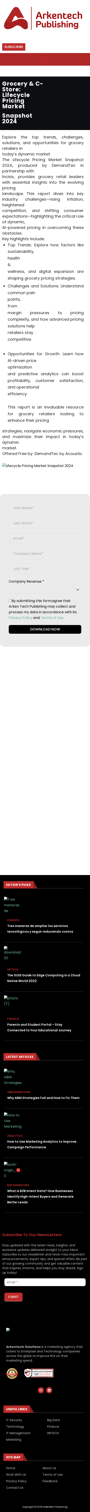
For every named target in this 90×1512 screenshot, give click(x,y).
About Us (49, 1468)
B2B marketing (18, 1185)
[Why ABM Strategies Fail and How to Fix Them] (12, 1077)
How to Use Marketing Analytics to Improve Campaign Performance (41, 1144)
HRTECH (53, 1433)
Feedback (50, 1481)
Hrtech (12, 969)
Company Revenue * (26, 581)
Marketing (13, 1439)
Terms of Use (52, 617)
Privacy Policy (20, 617)
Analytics (15, 1136)
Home (10, 1468)
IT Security (14, 1420)
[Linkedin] (49, 1390)
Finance (13, 920)
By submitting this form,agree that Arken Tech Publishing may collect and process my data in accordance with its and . (43, 609)
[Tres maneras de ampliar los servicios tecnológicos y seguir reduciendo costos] (12, 905)
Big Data (53, 1420)
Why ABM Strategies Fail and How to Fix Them (43, 1098)
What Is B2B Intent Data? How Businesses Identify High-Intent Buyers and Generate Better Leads (40, 1196)
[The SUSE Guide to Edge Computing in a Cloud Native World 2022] (12, 955)
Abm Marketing (18, 1092)
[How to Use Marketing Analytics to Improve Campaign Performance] (12, 1121)
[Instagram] (41, 1390)
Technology (15, 1426)
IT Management (18, 1433)
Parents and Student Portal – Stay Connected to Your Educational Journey (39, 1027)
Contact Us (14, 1487)
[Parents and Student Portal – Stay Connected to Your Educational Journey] (12, 1004)
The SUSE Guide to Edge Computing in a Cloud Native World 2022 (43, 978)
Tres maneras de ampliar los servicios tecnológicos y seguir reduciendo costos (40, 929)
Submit (13, 1297)
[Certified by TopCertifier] (13, 1373)
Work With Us (16, 1474)
